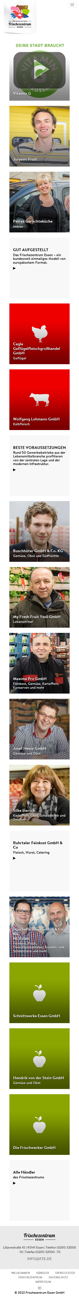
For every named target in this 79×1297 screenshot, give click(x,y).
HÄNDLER (42, 1273)
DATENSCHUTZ (58, 1277)
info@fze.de (39, 1259)
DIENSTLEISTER (65, 1273)
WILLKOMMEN (20, 1273)
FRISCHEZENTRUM (30, 1277)
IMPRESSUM (43, 1282)
